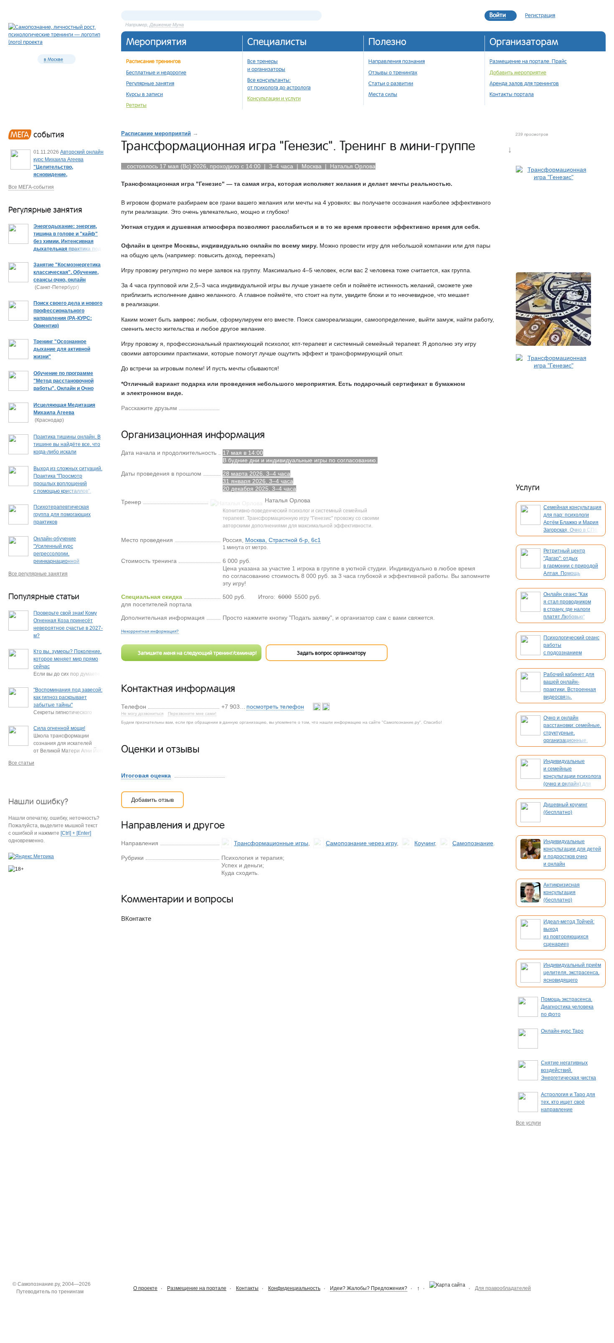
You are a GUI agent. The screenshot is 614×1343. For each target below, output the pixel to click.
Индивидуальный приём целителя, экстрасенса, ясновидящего (572, 972)
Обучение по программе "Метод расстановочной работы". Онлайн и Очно (63, 380)
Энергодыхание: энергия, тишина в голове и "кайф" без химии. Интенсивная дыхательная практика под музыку (67, 241)
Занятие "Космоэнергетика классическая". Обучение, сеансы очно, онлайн (67, 272)
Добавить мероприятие (518, 72)
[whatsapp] (317, 706)
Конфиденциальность (294, 1288)
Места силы (382, 94)
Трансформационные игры (271, 843)
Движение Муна (167, 24)
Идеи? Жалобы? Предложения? (368, 1288)
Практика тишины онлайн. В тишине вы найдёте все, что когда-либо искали (67, 444)
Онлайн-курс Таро (562, 1031)
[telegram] (326, 706)
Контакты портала (512, 94)
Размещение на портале (196, 1288)
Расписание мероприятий (156, 133)
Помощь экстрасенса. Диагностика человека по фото (567, 1006)
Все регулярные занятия (38, 574)
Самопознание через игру (361, 843)
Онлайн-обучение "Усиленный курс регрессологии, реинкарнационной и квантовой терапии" (59, 554)
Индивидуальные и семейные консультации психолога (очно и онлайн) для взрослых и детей (572, 776)
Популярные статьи (43, 596)
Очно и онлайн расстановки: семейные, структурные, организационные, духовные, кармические (572, 733)
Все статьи (21, 763)
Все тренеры (262, 61)
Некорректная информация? (150, 631)
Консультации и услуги (274, 98)
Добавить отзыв (152, 799)
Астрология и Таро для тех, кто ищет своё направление (568, 1102)
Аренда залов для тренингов (524, 83)
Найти (315, 15)
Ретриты (136, 104)
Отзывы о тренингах (392, 72)
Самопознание (472, 843)
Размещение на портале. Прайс (528, 61)
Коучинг (424, 843)
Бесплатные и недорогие (156, 72)
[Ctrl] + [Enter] (76, 833)
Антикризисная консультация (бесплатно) (561, 892)
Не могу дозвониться (142, 714)
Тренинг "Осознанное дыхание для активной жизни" (61, 349)
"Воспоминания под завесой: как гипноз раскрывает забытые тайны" (67, 697)
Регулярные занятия (150, 83)
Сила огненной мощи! (59, 728)
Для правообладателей (503, 1288)
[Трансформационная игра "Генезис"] (553, 215)
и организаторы (266, 69)
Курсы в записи (144, 94)
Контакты (247, 1288)
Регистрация (540, 15)
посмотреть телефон (275, 706)
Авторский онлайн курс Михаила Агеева (68, 167)
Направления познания (396, 61)
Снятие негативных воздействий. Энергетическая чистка (568, 1070)
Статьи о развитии (390, 83)
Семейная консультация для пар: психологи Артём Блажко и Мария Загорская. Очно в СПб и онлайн (572, 522)
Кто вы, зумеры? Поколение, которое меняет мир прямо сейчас (67, 659)
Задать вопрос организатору (330, 652)
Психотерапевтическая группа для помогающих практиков (62, 514)
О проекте (145, 1288)
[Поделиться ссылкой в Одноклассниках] (239, 407)
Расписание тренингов (153, 61)
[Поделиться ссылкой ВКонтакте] (226, 407)
